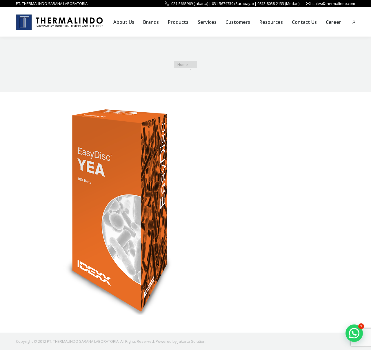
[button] (354, 333)
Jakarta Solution (191, 341)
